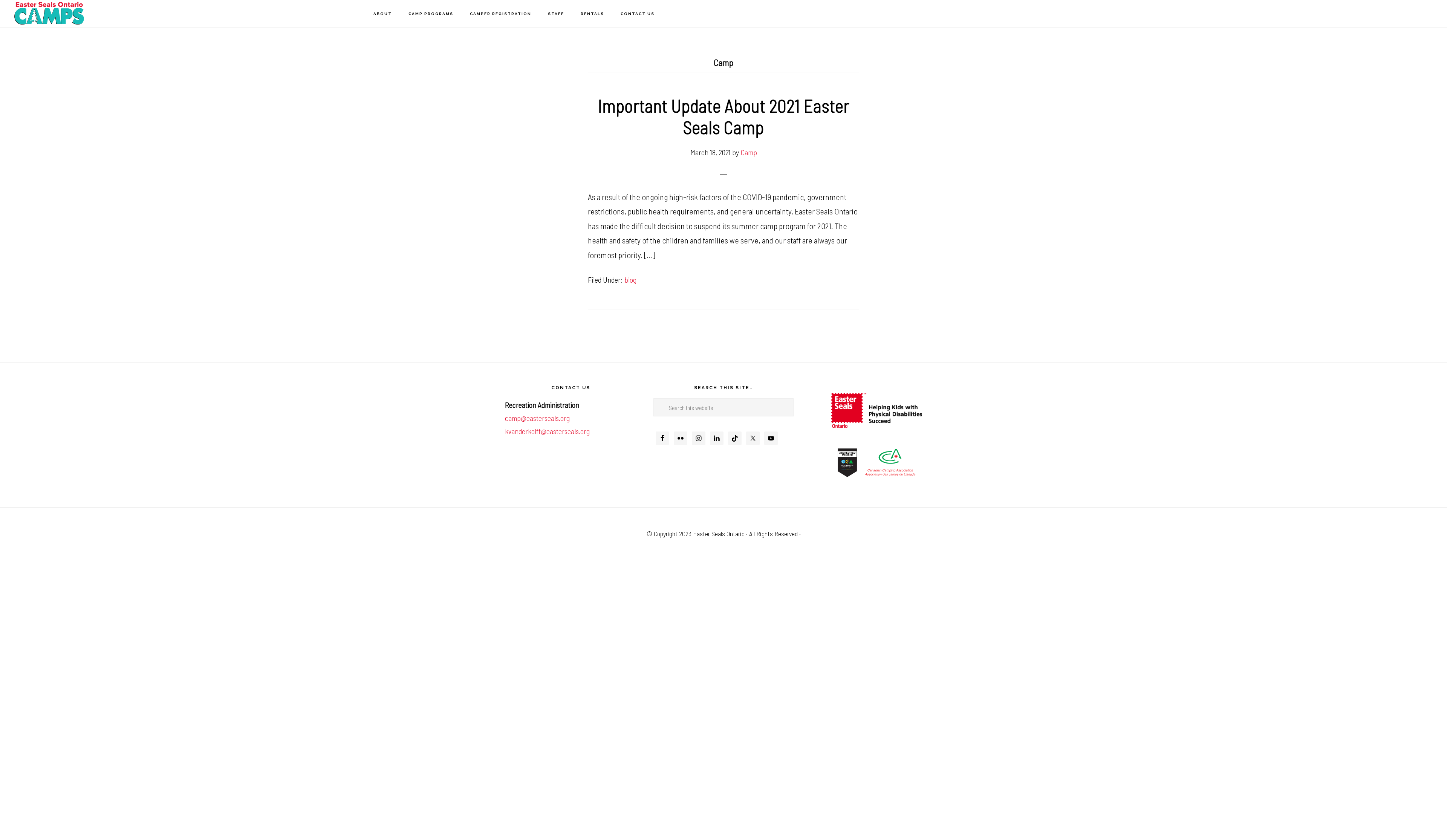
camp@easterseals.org (537, 417)
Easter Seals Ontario (719, 533)
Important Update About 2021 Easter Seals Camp (723, 116)
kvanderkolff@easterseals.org (547, 431)
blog (630, 279)
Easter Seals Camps (49, 13)
